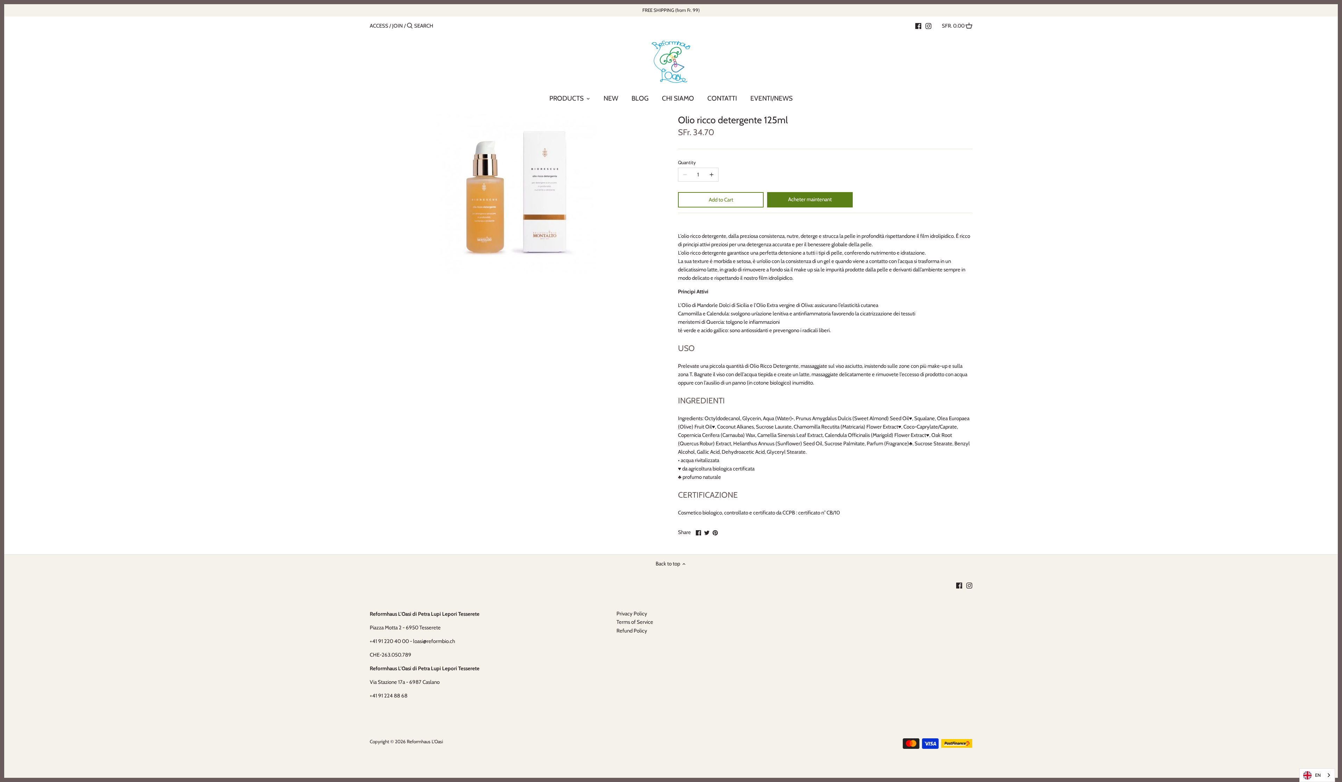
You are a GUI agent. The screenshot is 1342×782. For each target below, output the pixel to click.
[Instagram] (928, 25)
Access (379, 26)
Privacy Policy (631, 614)
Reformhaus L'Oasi (425, 741)
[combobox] (1317, 775)
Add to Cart (721, 200)
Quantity (687, 162)
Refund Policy (631, 631)
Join (397, 26)
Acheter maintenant (810, 199)
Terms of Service (634, 622)
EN (1318, 775)
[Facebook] (918, 25)
